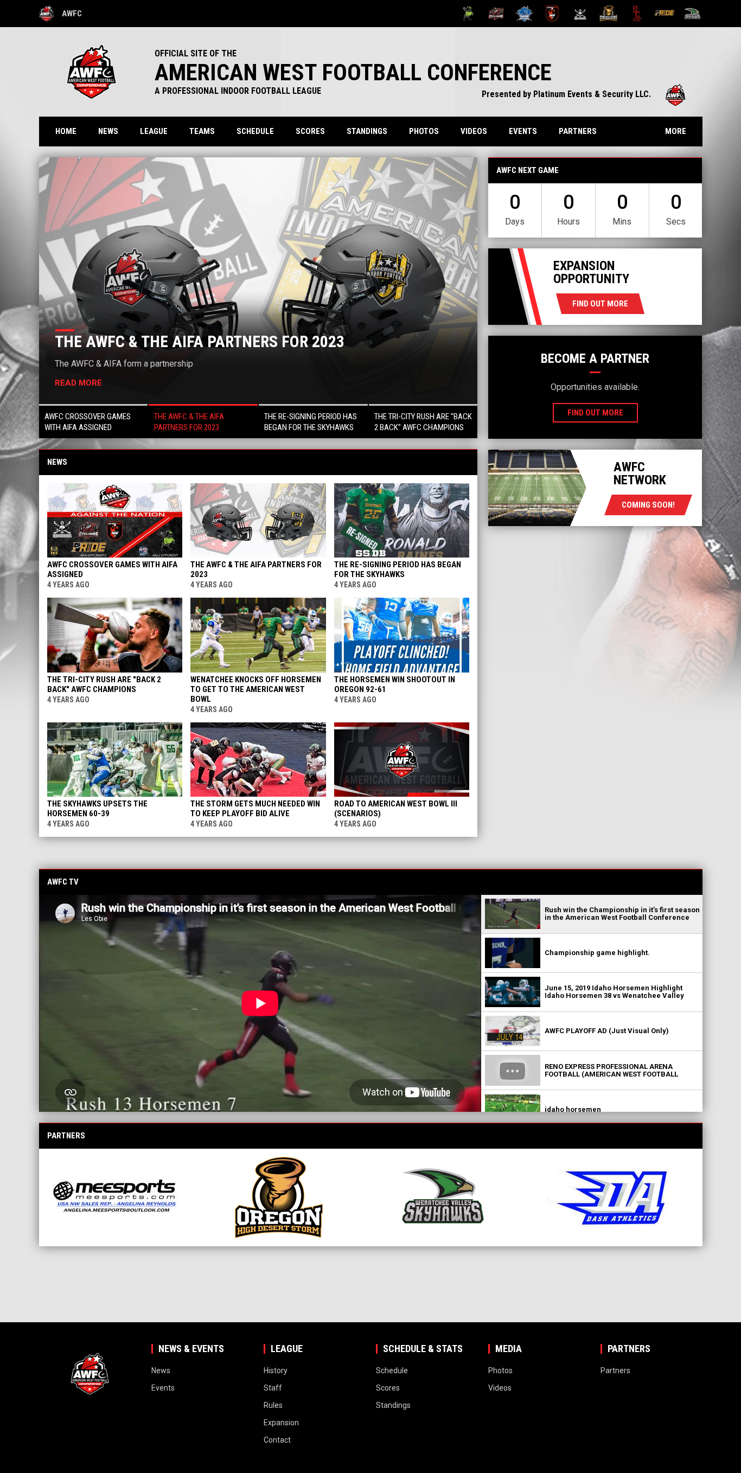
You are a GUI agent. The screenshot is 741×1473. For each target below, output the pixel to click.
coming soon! (648, 505)
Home (65, 131)
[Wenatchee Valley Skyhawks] (692, 13)
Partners (578, 131)
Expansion (281, 1422)
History (276, 1370)
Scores (310, 131)
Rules (273, 1405)
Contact (277, 1440)
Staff (273, 1388)
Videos (474, 131)
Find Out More (600, 304)
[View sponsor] (125, 1197)
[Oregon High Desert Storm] (608, 13)
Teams (202, 131)
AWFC (72, 13)
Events (523, 131)
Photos (424, 131)
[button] (93, 421)
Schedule (255, 131)
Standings (367, 131)
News (108, 131)
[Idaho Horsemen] (524, 13)
